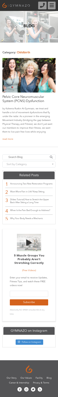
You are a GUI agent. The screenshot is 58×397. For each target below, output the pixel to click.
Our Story (12, 378)
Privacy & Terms (41, 383)
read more (7, 139)
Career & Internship (19, 383)
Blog (49, 378)
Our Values (26, 378)
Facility (39, 378)
